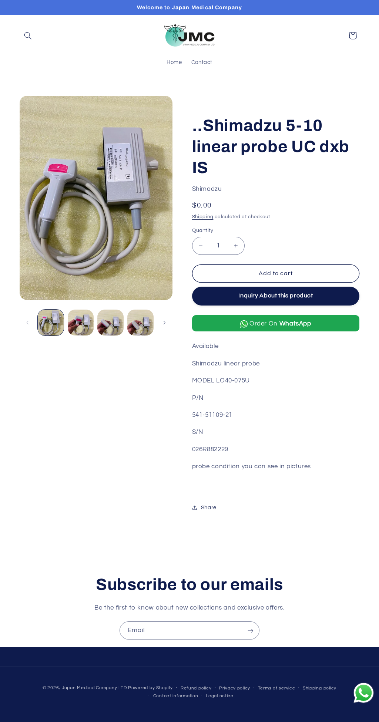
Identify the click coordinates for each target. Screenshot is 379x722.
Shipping (203, 217)
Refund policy (196, 688)
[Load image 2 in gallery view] (81, 322)
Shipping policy (319, 688)
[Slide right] (164, 322)
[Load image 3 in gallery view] (110, 322)
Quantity (203, 230)
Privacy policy (234, 688)
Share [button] (209, 507)
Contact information (175, 696)
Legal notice (220, 696)
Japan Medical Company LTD (94, 688)
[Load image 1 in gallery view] (51, 322)
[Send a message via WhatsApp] (363, 693)
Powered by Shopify (150, 688)
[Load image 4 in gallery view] (140, 322)
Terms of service (276, 688)
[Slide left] (28, 322)
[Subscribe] (250, 630)
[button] (28, 35)
